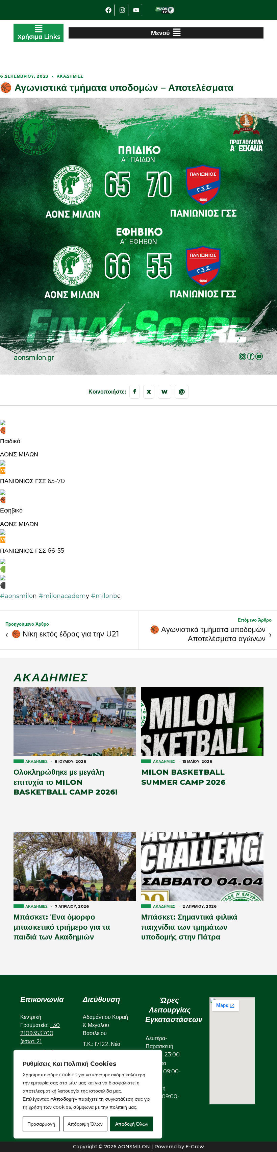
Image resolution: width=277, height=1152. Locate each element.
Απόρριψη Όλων (85, 1124)
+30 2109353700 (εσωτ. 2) (40, 1033)
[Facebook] (108, 10)
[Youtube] (136, 10)
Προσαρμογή (41, 1124)
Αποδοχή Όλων (131, 1124)
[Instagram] (122, 10)
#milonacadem (61, 596)
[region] (88, 1094)
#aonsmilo (16, 596)
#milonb (103, 596)
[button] (39, 33)
